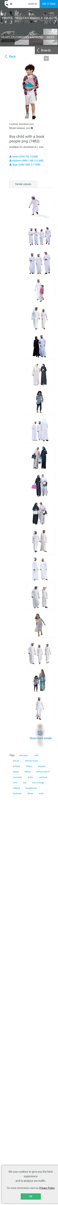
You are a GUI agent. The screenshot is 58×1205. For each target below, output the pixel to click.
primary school (43, 771)
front (15, 782)
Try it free (49, 3)
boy (24, 782)
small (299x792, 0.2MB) (25, 156)
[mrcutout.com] (4, 4)
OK (30, 1196)
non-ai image (38, 782)
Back (12, 56)
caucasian (17, 777)
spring (16, 771)
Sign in (32, 3)
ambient (16, 766)
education (23, 755)
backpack (17, 793)
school (16, 761)
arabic (30, 777)
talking (27, 771)
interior (29, 766)
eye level (43, 777)
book (41, 793)
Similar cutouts (23, 184)
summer (41, 766)
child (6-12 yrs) (31, 761)
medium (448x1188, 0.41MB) (27, 160)
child (36, 755)
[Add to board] (46, 58)
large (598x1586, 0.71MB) (26, 164)
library (30, 793)
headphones (31, 788)
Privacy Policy (47, 1188)
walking (16, 788)
